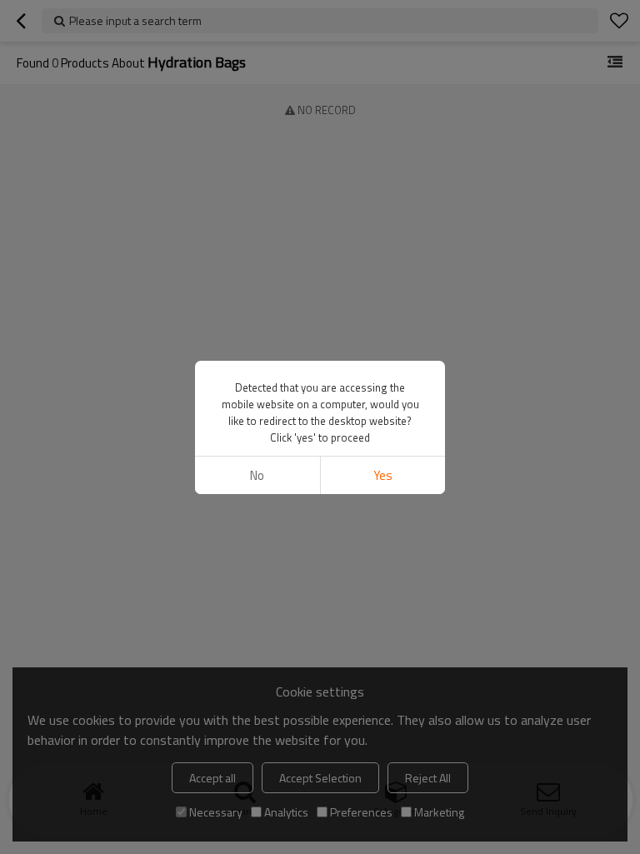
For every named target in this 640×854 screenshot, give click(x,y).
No (257, 475)
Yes (382, 475)
